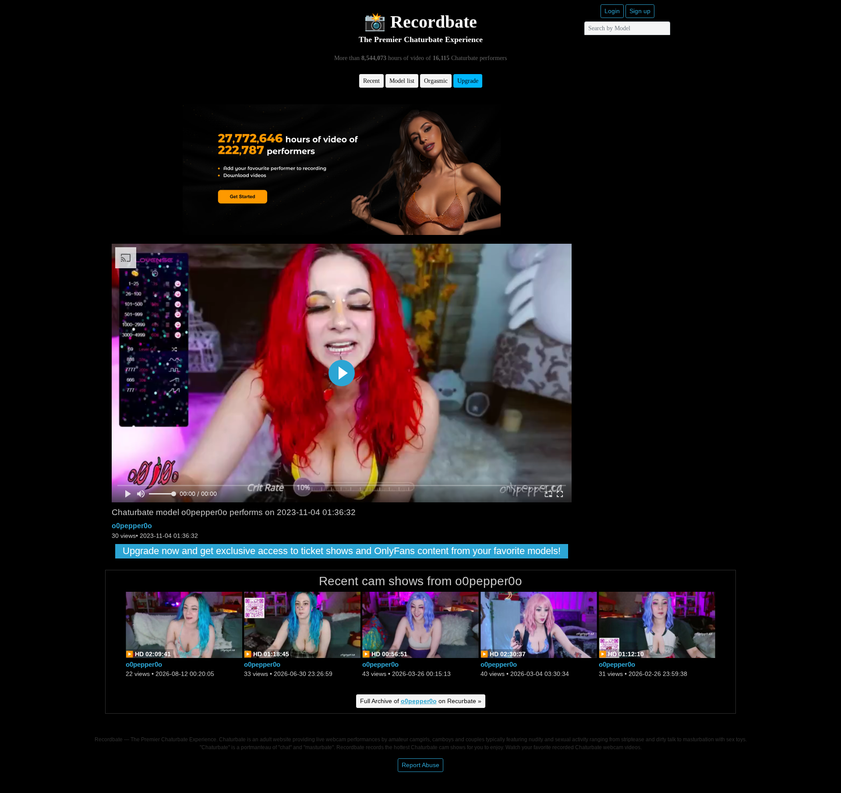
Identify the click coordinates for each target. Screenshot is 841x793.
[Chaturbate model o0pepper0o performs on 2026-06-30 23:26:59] (302, 624)
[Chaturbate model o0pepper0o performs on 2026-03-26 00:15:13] (420, 624)
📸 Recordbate (420, 22)
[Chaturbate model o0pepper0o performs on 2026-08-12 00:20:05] (184, 624)
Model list (401, 81)
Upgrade (467, 81)
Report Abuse (420, 764)
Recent (371, 81)
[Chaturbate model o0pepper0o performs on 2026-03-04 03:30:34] (539, 624)
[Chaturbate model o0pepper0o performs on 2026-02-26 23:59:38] (657, 624)
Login (612, 10)
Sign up (639, 10)
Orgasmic (436, 81)
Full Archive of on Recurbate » (420, 700)
